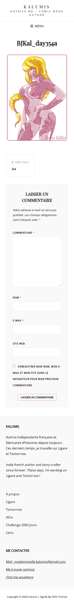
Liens (10, 532)
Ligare (10, 502)
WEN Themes (59, 596)
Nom (17, 297)
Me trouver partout (20, 569)
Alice (9, 517)
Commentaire (24, 232)
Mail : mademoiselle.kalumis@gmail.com (36, 562)
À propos (13, 494)
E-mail (18, 320)
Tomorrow (14, 509)
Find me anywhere (19, 577)
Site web (19, 343)
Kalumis (37, 6)
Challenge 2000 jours (21, 525)
